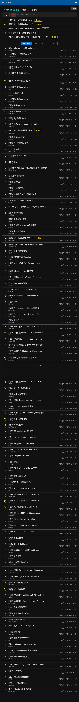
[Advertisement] (39, 372)
